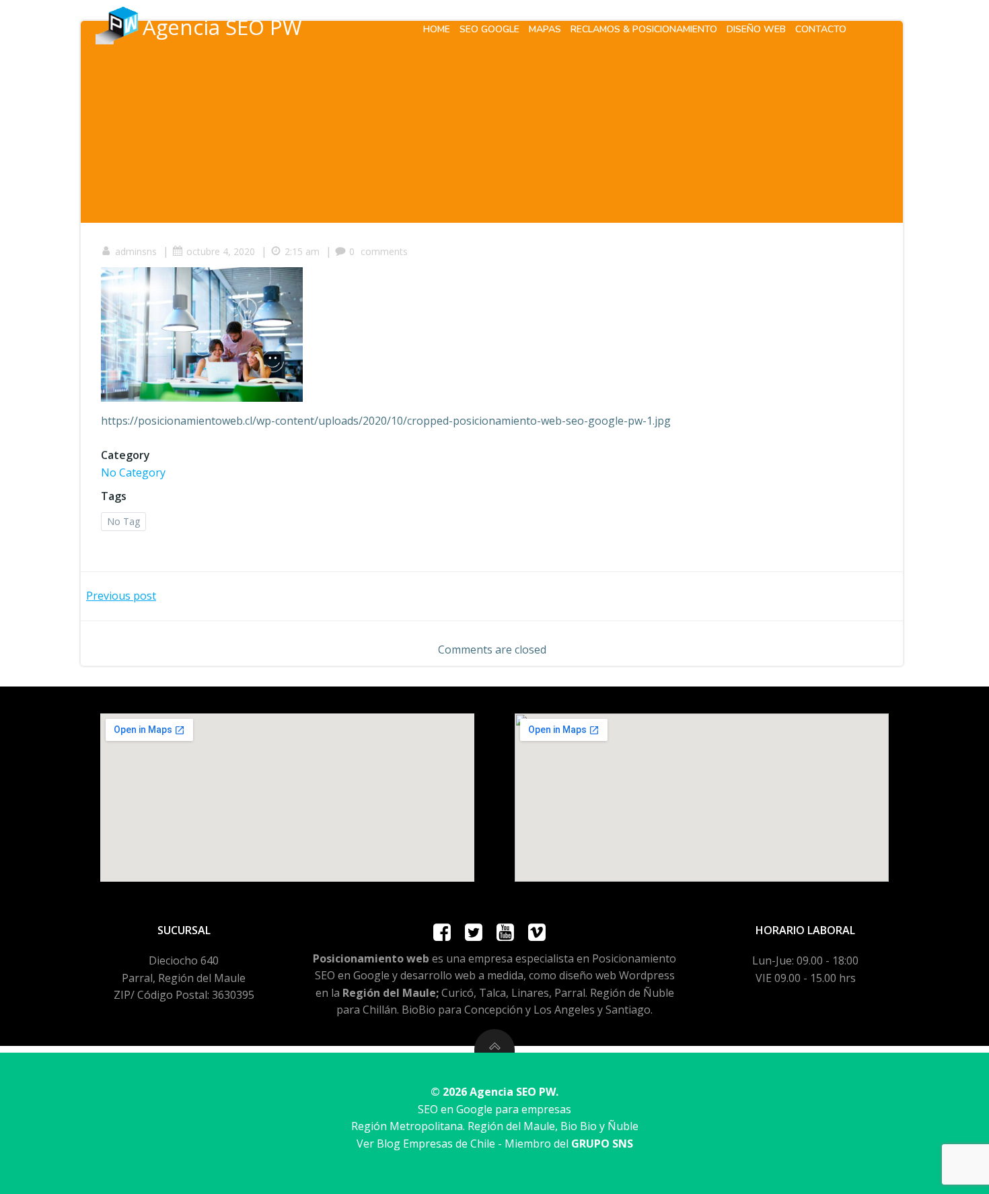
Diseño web (756, 29)
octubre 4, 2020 (220, 251)
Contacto (820, 29)
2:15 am (302, 251)
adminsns (136, 251)
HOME (436, 29)
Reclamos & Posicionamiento (644, 29)
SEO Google (489, 29)
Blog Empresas (415, 1143)
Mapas (545, 29)
